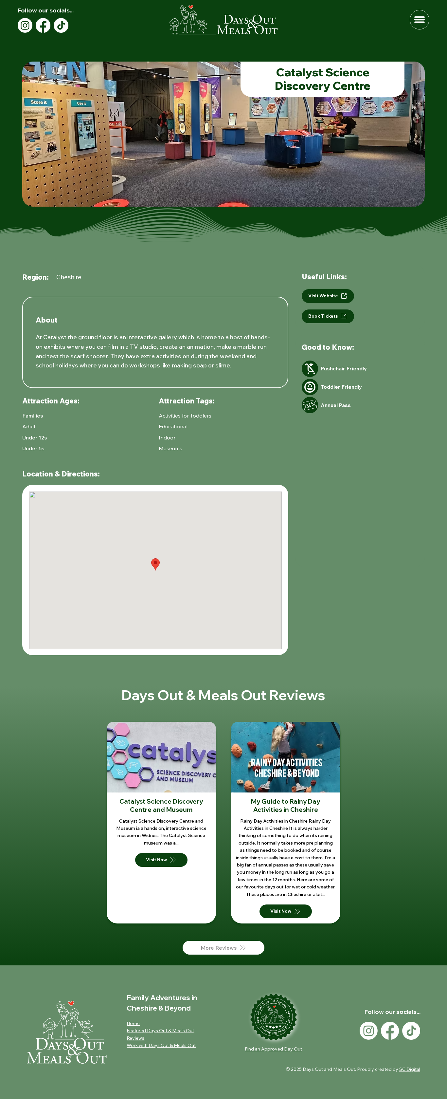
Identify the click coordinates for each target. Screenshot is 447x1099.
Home (133, 1023)
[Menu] (419, 19)
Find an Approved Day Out (273, 1049)
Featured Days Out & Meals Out (160, 1031)
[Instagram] (25, 25)
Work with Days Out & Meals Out (161, 1045)
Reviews (135, 1038)
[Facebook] (43, 25)
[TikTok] (61, 25)
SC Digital (409, 1069)
